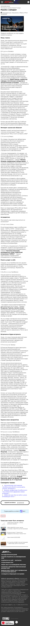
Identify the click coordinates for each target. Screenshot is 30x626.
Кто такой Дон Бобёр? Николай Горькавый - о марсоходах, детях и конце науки (17, 543)
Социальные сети (7, 562)
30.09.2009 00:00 (5, 6)
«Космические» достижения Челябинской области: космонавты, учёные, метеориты (13, 487)
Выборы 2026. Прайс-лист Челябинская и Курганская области (14, 571)
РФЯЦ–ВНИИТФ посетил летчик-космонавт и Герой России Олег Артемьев (17, 528)
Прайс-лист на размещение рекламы (13, 564)
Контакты (18, 560)
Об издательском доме (9, 554)
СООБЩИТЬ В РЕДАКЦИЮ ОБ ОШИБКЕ (12, 574)
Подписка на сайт (7, 560)
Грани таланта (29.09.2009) (13, 537)
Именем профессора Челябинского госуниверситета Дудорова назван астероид (14, 491)
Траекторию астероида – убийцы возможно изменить (15, 523)
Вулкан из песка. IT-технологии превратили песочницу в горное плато (16, 533)
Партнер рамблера (14, 618)
